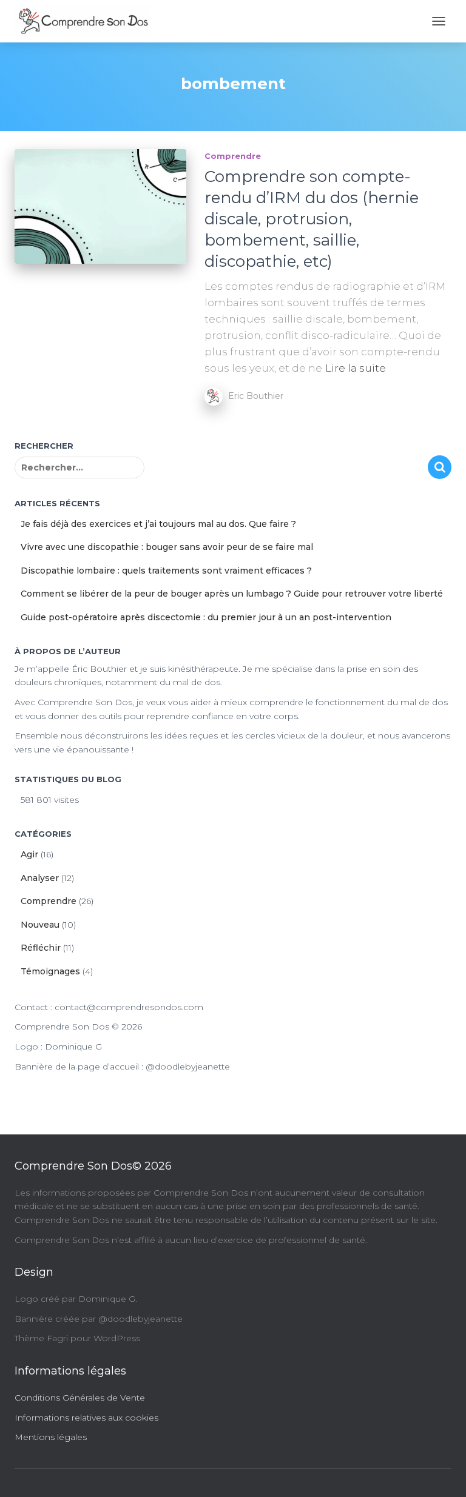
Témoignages (50, 971)
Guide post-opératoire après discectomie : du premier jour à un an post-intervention (206, 617)
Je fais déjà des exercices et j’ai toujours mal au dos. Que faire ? (158, 523)
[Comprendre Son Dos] (87, 21)
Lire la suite (355, 368)
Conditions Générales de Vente (80, 1397)
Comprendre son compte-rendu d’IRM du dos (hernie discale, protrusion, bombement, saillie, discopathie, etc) (311, 219)
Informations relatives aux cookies (86, 1417)
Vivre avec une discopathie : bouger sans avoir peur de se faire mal (167, 546)
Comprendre (232, 156)
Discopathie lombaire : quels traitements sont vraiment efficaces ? (166, 570)
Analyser (40, 877)
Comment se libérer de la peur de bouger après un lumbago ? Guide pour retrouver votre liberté (232, 593)
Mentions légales (51, 1437)
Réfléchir (41, 947)
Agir (29, 854)
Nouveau (40, 924)
